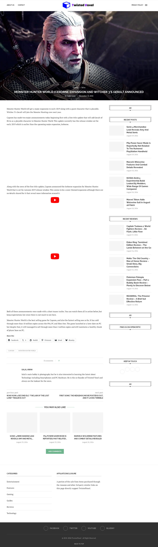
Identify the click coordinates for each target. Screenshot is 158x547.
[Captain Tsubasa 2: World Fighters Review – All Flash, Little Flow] (116, 230)
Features (10, 488)
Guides (10, 500)
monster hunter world (27, 351)
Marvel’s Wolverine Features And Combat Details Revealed (137, 165)
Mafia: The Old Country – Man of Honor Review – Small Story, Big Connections (138, 262)
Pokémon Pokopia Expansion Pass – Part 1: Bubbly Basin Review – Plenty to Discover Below (138, 281)
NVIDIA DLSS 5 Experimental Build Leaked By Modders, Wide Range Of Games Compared (137, 183)
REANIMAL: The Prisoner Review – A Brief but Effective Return (138, 299)
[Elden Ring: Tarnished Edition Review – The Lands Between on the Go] (116, 246)
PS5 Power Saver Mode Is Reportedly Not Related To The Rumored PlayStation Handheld (139, 147)
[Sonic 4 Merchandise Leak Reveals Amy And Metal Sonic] (22, 422)
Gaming (10, 494)
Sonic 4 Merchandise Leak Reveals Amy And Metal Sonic (137, 130)
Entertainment (13, 481)
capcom (11, 351)
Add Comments (54, 451)
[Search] (150, 5)
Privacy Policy (137, 5)
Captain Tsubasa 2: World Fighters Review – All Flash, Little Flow (138, 229)
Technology (11, 513)
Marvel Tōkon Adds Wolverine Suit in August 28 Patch (138, 202)
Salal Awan (71, 96)
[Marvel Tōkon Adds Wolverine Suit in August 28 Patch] (116, 203)
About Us (10, 5)
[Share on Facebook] (62, 360)
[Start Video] (55, 224)
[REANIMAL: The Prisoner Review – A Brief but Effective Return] (116, 300)
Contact (21, 5)
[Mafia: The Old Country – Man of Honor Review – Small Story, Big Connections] (116, 262)
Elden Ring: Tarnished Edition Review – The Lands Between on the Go (139, 245)
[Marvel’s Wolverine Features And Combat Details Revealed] (88, 422)
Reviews (10, 507)
